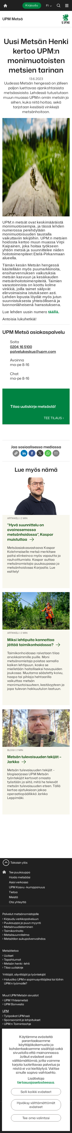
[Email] (56, 453)
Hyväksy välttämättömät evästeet (36, 1105)
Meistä (13, 897)
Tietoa (13, 892)
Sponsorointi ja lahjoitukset (22, 1020)
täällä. (53, 312)
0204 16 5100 (21, 346)
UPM (5, 1011)
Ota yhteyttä (17, 902)
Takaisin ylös (18, 862)
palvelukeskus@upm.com (33, 351)
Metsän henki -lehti (17, 963)
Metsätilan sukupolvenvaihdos (24, 939)
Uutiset (8, 955)
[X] (40, 453)
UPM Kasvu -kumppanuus (27, 887)
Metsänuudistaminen (18, 927)
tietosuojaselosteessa (35, 1082)
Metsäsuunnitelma (16, 935)
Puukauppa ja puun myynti (22, 923)
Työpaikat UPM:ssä (17, 1016)
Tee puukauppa (19, 872)
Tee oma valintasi (36, 1118)
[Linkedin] (24, 453)
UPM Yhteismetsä (16, 1000)
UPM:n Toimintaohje (17, 1024)
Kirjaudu (31, 5)
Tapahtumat (12, 959)
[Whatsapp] (48, 453)
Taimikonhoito (13, 931)
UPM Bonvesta (14, 1004)
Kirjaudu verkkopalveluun (21, 919)
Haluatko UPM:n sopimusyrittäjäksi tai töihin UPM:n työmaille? (33, 981)
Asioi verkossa (18, 882)
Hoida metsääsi (19, 877)
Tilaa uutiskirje (13, 967)
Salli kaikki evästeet (36, 1092)
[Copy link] (16, 453)
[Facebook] (32, 453)
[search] (58, 5)
